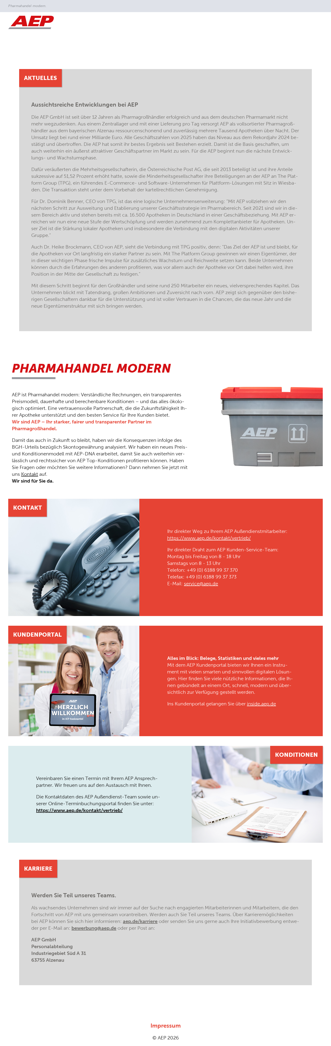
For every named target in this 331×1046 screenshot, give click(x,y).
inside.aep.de (261, 703)
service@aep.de (201, 583)
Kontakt (29, 474)
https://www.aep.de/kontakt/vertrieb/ (209, 538)
